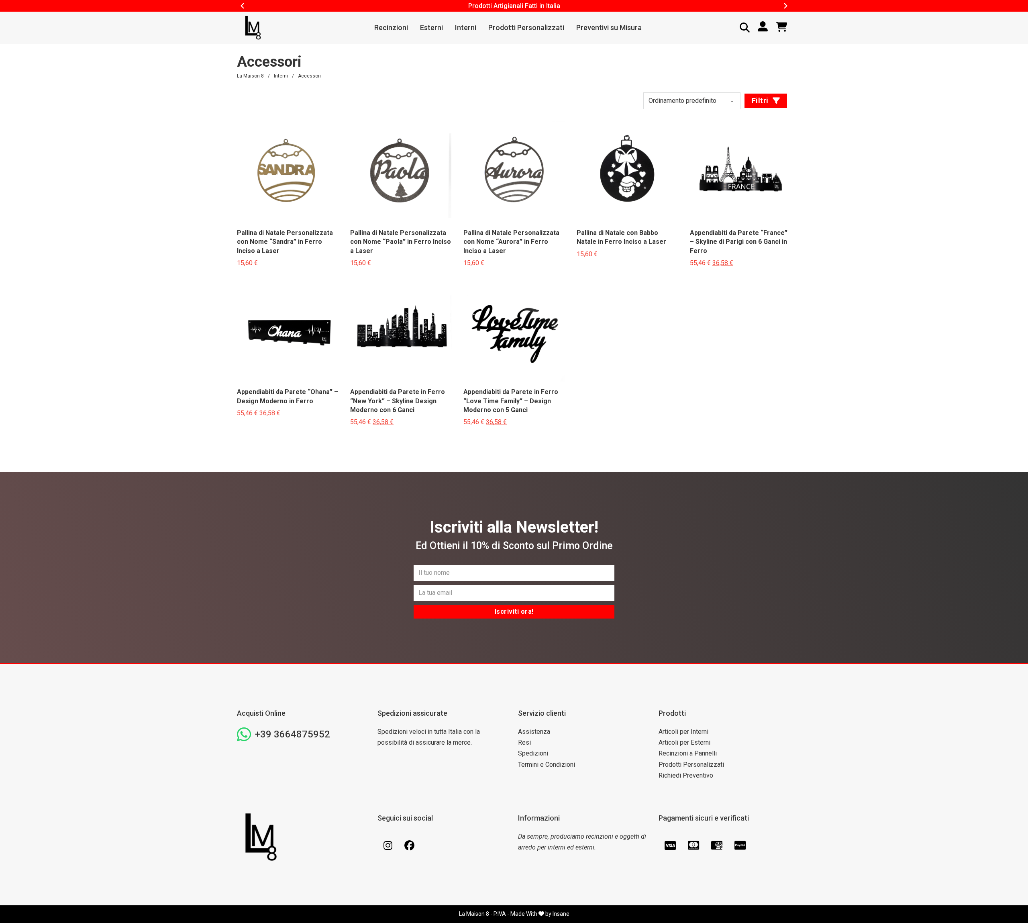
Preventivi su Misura (609, 27)
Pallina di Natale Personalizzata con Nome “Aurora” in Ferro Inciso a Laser (511, 242)
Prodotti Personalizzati (526, 27)
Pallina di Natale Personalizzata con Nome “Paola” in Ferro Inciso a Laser (400, 242)
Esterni (431, 27)
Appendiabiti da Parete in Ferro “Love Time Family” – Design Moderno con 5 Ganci (510, 401)
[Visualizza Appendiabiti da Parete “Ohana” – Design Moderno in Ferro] (287, 330)
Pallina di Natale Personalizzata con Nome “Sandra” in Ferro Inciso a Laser (285, 242)
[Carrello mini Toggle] (781, 27)
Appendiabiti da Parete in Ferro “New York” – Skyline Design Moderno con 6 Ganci (397, 401)
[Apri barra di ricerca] (745, 28)
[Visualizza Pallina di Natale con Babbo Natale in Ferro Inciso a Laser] (627, 171)
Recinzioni (391, 27)
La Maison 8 (250, 76)
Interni (465, 27)
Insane (561, 914)
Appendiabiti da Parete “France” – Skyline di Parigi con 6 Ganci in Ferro (738, 242)
